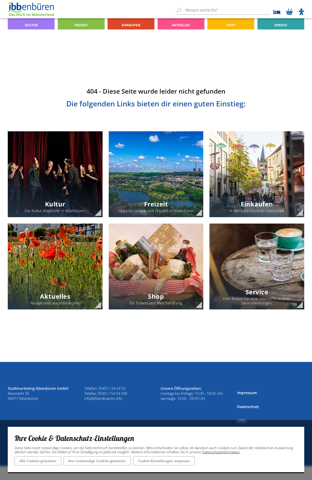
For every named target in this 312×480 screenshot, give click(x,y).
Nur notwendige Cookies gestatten (97, 461)
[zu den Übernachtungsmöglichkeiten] (275, 12)
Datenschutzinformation (221, 452)
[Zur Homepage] (31, 9)
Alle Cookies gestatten (37, 461)
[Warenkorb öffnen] (289, 12)
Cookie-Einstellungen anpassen (164, 461)
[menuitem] (31, 23)
